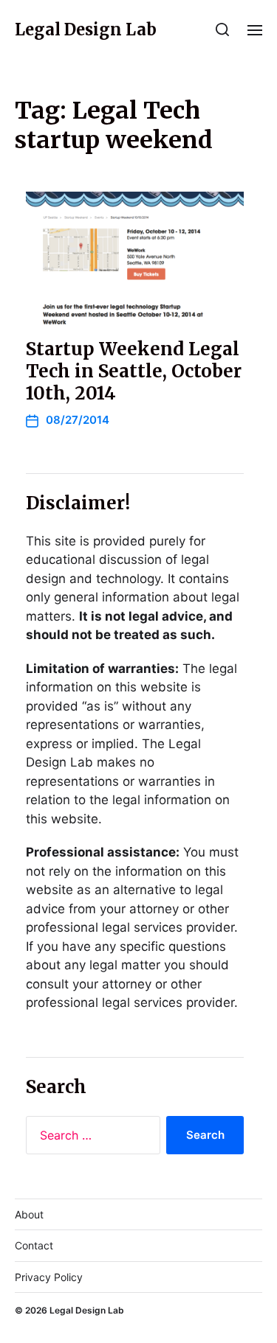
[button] (223, 29)
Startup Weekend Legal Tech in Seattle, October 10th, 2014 (134, 371)
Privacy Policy (49, 1277)
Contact (34, 1245)
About (29, 1214)
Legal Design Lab (86, 29)
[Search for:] (90, 1138)
